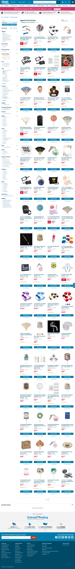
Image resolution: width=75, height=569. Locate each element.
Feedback (74, 285)
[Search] (58, 2)
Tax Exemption (17, 559)
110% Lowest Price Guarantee (32, 551)
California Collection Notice (47, 548)
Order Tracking (17, 548)
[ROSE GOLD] (39, 334)
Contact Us (17, 544)
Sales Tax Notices (18, 557)
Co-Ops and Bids (5, 546)
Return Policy (17, 551)
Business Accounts (5, 548)
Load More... (4, 83)
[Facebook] (56, 537)
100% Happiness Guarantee (32, 552)
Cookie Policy (44, 554)
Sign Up (33, 537)
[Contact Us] (65, 2)
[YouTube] (69, 537)
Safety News (44, 549)
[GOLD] (42, 334)
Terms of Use (44, 546)
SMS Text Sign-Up (5, 555)
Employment (29, 548)
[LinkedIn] (59, 537)
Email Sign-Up (4, 554)
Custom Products (66, 544)
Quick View (26, 51)
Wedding (5, 24)
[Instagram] (72, 537)
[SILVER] (37, 334)
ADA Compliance (18, 560)
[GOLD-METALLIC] (41, 334)
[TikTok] (66, 537)
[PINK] (66, 304)
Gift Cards (3, 551)
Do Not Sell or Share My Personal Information (50, 551)
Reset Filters (15, 22)
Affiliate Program (30, 549)
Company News (30, 555)
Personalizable (13, 24)
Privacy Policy (44, 544)
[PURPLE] (69, 304)
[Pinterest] (63, 537)
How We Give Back (30, 546)
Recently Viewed (6, 505)
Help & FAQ (17, 546)
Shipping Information (19, 552)
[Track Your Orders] (62, 2)
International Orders (18, 555)
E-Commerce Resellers (46, 552)
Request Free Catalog (5, 549)
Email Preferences (18, 562)
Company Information (31, 544)
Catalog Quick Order (5, 544)
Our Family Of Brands (31, 554)
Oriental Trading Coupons (6, 552)
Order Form (17, 549)
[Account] (69, 2)
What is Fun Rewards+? (6, 557)
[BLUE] (67, 304)
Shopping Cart (17, 554)
